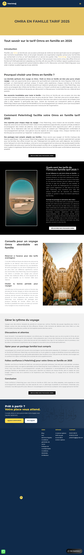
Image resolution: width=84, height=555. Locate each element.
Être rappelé (31, 420)
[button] (80, 3)
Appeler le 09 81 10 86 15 (14, 420)
